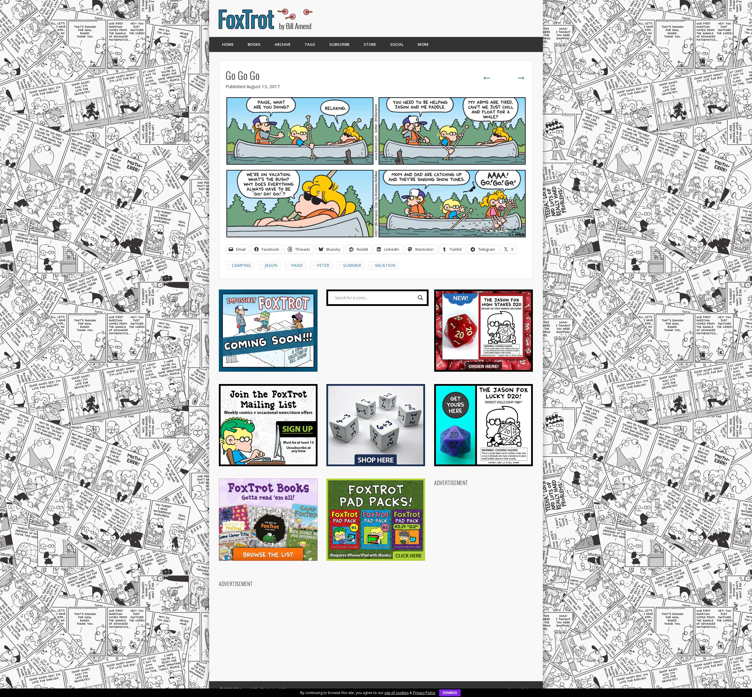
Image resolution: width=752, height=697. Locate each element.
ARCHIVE (283, 44)
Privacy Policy (424, 692)
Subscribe (339, 44)
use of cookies (397, 692)
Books (254, 44)
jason (271, 265)
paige (297, 265)
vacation (385, 265)
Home (228, 44)
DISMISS (450, 693)
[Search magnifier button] (420, 298)
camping (241, 265)
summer (352, 265)
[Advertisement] (428, 18)
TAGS (310, 44)
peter (323, 265)
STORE (370, 44)
